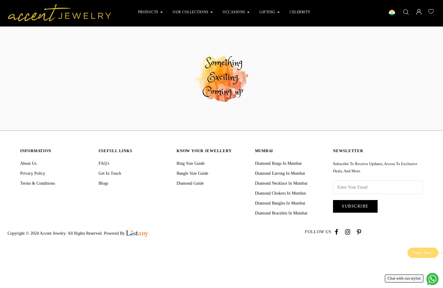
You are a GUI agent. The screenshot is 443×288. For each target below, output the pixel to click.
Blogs (103, 183)
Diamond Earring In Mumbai (280, 173)
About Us (28, 163)
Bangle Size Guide (192, 173)
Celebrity (300, 12)
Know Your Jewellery (204, 151)
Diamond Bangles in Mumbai (280, 203)
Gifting (267, 12)
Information (35, 151)
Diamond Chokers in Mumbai (280, 193)
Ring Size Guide (191, 163)
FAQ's (104, 163)
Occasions (234, 12)
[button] (163, 12)
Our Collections (191, 12)
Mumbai (264, 151)
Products (149, 12)
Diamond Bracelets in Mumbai (281, 213)
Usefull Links (115, 151)
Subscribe (355, 206)
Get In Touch (110, 173)
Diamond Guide (190, 183)
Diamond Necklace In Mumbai (281, 183)
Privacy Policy (32, 173)
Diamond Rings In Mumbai (278, 163)
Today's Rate (421, 253)
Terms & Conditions (37, 183)
